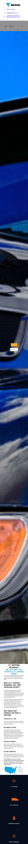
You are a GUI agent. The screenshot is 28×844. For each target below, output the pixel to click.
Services (14, 344)
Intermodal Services (14, 823)
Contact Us (14, 349)
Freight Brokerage (14, 842)
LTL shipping (14, 786)
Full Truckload (14, 805)
